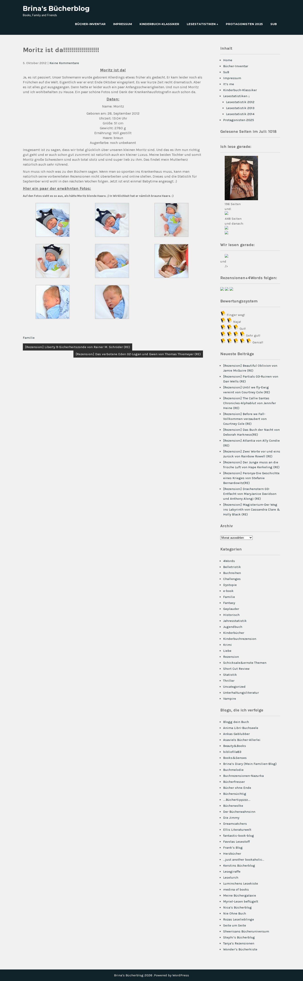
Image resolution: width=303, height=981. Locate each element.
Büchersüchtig (234, 794)
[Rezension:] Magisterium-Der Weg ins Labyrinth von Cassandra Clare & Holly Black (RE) (251, 509)
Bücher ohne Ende (237, 788)
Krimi (227, 645)
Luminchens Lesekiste (240, 883)
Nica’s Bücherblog (237, 907)
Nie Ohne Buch (234, 913)
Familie (29, 338)
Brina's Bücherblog (56, 8)
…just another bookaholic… (243, 860)
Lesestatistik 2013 (240, 108)
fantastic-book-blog (238, 836)
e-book (228, 591)
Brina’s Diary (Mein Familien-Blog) (250, 764)
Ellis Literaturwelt (237, 830)
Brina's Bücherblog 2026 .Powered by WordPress (151, 975)
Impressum (122, 24)
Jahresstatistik (235, 621)
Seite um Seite (234, 925)
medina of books (236, 889)
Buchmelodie (233, 770)
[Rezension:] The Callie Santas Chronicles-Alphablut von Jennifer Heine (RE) (249, 403)
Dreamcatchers (235, 824)
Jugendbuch (232, 627)
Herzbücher (232, 854)
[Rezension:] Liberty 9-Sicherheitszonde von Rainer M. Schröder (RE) (77, 347)
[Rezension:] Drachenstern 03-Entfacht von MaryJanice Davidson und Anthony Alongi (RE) (249, 494)
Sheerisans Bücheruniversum (246, 931)
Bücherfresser (234, 782)
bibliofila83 (232, 752)
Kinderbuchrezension (239, 639)
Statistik (230, 675)
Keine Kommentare (64, 63)
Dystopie (230, 585)
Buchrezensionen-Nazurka (243, 776)
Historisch (231, 615)
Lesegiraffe (231, 871)
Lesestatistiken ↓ (202, 24)
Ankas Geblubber (236, 734)
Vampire (229, 699)
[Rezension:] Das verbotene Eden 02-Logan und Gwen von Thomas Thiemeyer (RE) (138, 354)
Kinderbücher (233, 633)
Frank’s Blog (233, 848)
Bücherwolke (233, 806)
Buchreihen (232, 573)
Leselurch (230, 877)
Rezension (231, 657)
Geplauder (231, 609)
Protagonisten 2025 (244, 24)
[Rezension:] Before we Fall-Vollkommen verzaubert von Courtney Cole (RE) (245, 419)
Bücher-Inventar (90, 24)
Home (227, 60)
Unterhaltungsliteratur (241, 693)
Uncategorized (234, 687)
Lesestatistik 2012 (240, 102)
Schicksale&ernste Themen (244, 663)
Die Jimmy (231, 818)
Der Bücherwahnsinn (239, 812)
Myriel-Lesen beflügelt (240, 901)
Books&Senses (235, 758)
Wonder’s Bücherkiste (240, 949)
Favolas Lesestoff (236, 842)
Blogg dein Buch (236, 722)
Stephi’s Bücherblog (239, 937)
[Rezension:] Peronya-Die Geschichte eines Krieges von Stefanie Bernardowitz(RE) (251, 478)
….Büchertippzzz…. (236, 800)
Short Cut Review (236, 669)
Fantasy (229, 603)
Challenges (232, 579)
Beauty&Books (234, 746)
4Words (229, 561)
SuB (273, 24)
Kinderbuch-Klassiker (159, 24)
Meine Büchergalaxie (239, 895)
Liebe (227, 651)
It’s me (228, 84)
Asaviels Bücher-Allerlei (241, 740)
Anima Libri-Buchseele (240, 728)
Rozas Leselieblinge (238, 919)
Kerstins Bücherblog (239, 865)
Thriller (228, 681)
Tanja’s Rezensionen (238, 943)
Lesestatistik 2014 (240, 114)
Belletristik (232, 567)
